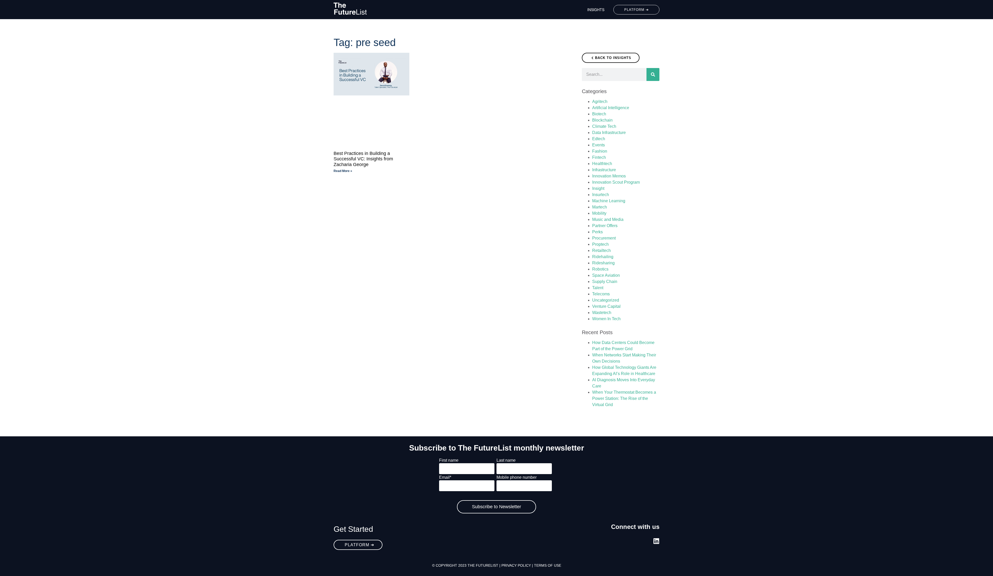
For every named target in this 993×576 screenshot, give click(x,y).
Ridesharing (603, 263)
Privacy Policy (516, 565)
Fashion (599, 151)
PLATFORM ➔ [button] (636, 10)
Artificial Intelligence (610, 108)
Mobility (599, 213)
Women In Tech (606, 319)
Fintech (599, 157)
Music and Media (607, 219)
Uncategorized (605, 300)
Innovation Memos (609, 176)
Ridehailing (602, 257)
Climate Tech (604, 126)
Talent (597, 288)
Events (598, 145)
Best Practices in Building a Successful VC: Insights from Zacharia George (363, 159)
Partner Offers (605, 225)
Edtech (598, 139)
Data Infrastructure (609, 132)
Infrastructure (604, 170)
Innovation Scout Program (616, 182)
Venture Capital (606, 306)
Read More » (343, 171)
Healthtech (602, 163)
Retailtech (601, 250)
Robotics (600, 269)
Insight (598, 188)
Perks (597, 232)
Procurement (604, 238)
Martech (599, 207)
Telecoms (601, 294)
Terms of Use (547, 565)
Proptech (600, 244)
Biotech (599, 114)
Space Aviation (606, 275)
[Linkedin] (656, 541)
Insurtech (600, 194)
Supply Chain (604, 281)
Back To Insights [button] (613, 58)
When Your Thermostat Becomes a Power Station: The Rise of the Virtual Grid (624, 398)
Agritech (599, 101)
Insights (595, 9)
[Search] (652, 74)
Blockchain (602, 120)
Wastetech (601, 312)
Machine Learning (608, 201)
